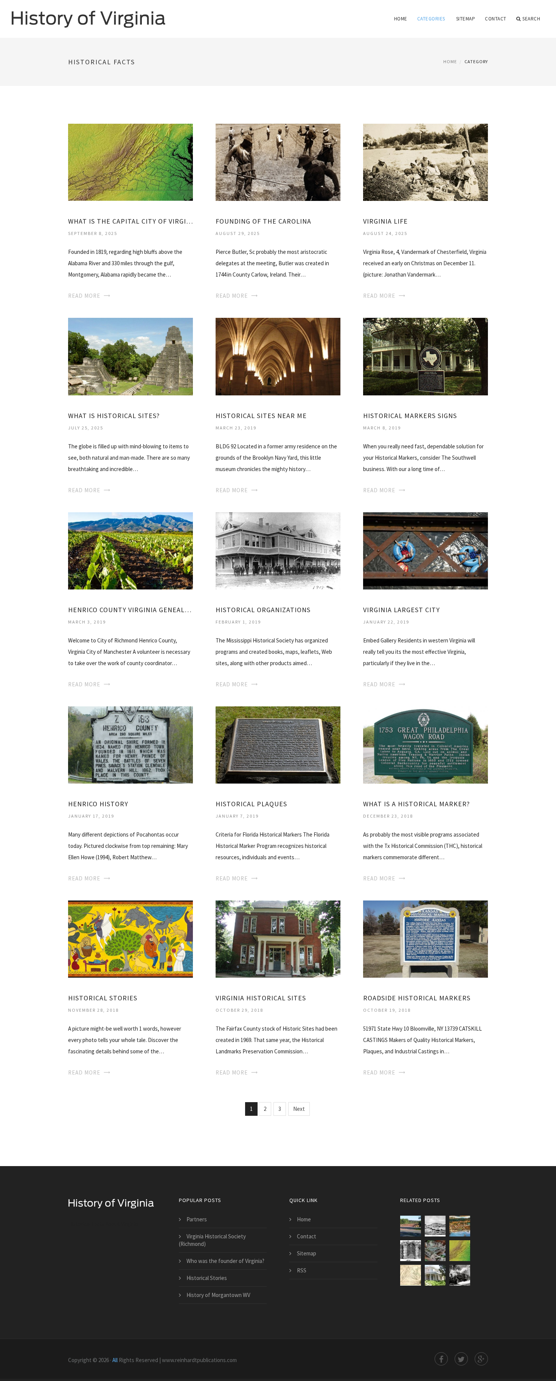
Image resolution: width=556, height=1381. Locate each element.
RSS (301, 1270)
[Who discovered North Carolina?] (435, 1250)
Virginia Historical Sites (261, 998)
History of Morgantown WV (218, 1295)
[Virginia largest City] (425, 550)
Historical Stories (102, 998)
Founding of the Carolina (263, 221)
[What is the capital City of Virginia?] (130, 161)
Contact (495, 19)
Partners (196, 1219)
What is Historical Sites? (114, 415)
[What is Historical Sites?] (130, 355)
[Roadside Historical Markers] (425, 938)
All (115, 1360)
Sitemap (465, 19)
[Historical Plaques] (278, 744)
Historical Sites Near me (261, 415)
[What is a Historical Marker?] (425, 744)
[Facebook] (441, 1358)
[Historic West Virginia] (459, 1275)
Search (531, 19)
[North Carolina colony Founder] (410, 1250)
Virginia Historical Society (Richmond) (212, 1240)
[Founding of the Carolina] (278, 161)
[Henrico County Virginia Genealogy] (130, 550)
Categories (431, 19)
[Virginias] (410, 1275)
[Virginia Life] (425, 161)
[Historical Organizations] (278, 550)
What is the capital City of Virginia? (130, 221)
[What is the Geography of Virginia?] (410, 1226)
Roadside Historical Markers (417, 998)
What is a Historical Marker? (416, 803)
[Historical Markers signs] (425, 355)
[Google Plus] (481, 1358)
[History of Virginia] (88, 14)
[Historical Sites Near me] (278, 355)
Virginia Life (385, 221)
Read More (84, 295)
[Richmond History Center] (435, 1275)
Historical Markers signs (410, 415)
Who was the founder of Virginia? (225, 1260)
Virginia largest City (401, 609)
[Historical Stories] (130, 938)
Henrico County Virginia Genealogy (130, 609)
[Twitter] (461, 1358)
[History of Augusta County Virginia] (435, 1226)
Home (400, 19)
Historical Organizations (263, 609)
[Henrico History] (130, 744)
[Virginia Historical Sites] (278, 938)
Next (299, 1108)
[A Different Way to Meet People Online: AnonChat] (459, 1226)
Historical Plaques (251, 803)
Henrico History (98, 803)
